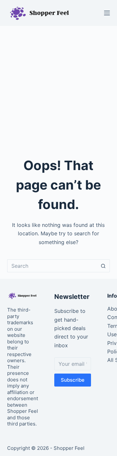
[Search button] (103, 265)
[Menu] (107, 13)
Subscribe (72, 380)
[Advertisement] (58, 87)
